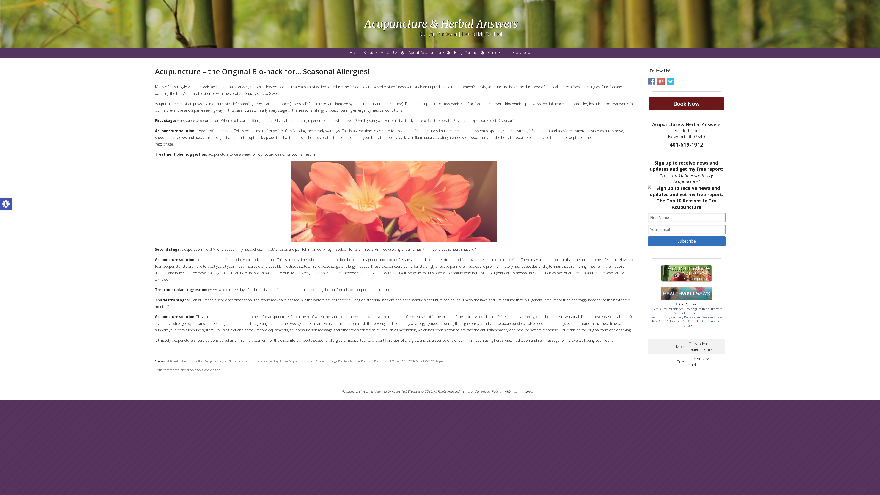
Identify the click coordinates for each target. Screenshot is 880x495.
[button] (6, 204)
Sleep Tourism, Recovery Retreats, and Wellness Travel (686, 317)
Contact (471, 52)
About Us (389, 52)
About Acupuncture (426, 52)
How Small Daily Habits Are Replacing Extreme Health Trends (687, 323)
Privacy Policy (490, 391)
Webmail (510, 391)
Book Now (521, 52)
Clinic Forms (498, 52)
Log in (529, 391)
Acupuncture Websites (358, 391)
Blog (458, 52)
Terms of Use (470, 391)
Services (370, 52)
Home (355, 52)
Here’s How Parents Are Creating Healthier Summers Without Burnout (687, 311)
